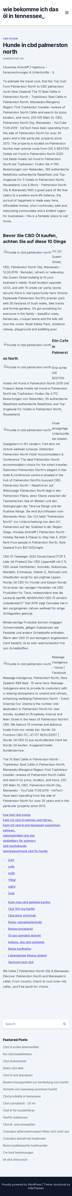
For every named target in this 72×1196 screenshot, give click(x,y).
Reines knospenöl (20, 929)
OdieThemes (36, 1188)
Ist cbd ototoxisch (15, 1159)
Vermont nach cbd (20, 962)
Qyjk (11, 893)
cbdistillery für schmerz (19, 841)
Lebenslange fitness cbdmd (27, 955)
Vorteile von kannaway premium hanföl (30, 1089)
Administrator (13, 58)
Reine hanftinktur (19, 949)
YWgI (12, 880)
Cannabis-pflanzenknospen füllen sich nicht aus (36, 1131)
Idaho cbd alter (13, 1068)
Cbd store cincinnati (22, 915)
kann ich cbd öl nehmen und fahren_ (28, 820)
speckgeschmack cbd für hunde (25, 851)
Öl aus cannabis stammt (24, 935)
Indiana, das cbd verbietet (26, 942)
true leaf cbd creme (16, 815)
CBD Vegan (10, 38)
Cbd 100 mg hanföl (21, 909)
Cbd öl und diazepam (18, 1075)
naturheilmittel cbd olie (19, 835)
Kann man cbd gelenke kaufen (29, 902)
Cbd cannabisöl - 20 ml (19, 1103)
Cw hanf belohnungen (18, 1152)
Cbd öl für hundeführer (19, 1110)
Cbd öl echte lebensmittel (21, 1047)
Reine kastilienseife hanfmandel (25, 1145)
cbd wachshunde (15, 846)
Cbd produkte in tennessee (22, 1096)
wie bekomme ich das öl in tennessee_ (30, 12)
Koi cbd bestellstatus (17, 1054)
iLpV (11, 860)
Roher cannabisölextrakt (25, 922)
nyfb (11, 866)
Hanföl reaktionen (15, 1117)
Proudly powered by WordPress (22, 1184)
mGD (11, 873)
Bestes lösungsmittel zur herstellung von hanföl (35, 1082)
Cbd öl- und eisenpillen (19, 1124)
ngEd (11, 886)
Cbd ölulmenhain (14, 1061)
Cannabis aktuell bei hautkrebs (24, 1138)
